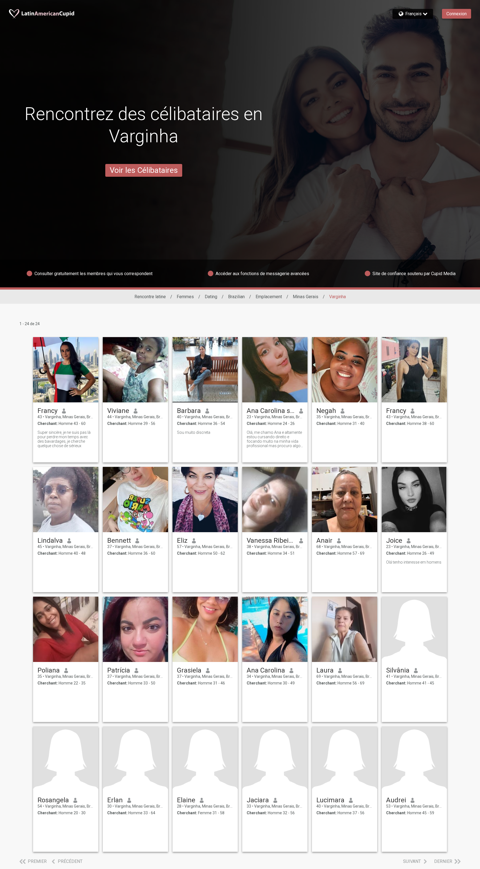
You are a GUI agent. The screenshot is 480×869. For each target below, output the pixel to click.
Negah (326, 411)
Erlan (115, 800)
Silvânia (397, 670)
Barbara (189, 411)
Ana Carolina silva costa (271, 411)
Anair (324, 540)
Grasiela (189, 670)
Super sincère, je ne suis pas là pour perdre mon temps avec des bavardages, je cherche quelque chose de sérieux (64, 439)
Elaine (186, 800)
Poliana (49, 670)
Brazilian (236, 296)
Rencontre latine (150, 296)
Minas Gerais (305, 296)
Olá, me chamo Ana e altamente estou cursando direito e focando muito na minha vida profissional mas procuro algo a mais (274, 439)
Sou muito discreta (193, 432)
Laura (325, 670)
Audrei (396, 800)
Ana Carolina (266, 670)
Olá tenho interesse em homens (413, 562)
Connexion (456, 13)
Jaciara (258, 800)
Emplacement (269, 296)
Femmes (185, 296)
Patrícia (118, 670)
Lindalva (50, 540)
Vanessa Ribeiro (271, 540)
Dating (211, 296)
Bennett (119, 540)
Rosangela (53, 800)
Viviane (118, 411)
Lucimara (330, 800)
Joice (394, 540)
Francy (48, 411)
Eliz (182, 540)
